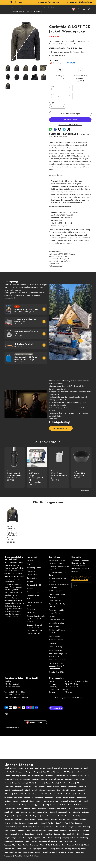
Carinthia (27, 779)
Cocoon (52, 779)
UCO (25, 849)
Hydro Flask (82, 801)
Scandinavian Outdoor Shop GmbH (21, 678)
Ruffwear (72, 830)
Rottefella (64, 830)
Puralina (13, 830)
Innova (15, 805)
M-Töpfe (85, 808)
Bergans (29, 772)
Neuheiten (16, 7)
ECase (79, 783)
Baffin (12, 772)
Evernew (56, 786)
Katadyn (63, 805)
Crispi (31, 783)
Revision (42, 830)
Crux (42, 783)
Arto (71, 768)
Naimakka (86, 812)
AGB (28, 599)
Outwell (43, 823)
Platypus (72, 827)
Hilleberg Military (35, 801)
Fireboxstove (17, 790)
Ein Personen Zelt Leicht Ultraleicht (58, 579)
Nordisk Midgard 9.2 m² (26, 309)
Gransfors (79, 794)
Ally (36, 768)
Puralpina (22, 830)
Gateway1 (36, 794)
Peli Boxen (27, 827)
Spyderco (38, 838)
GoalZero (61, 794)
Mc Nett (32, 812)
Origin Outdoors (72, 819)
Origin (61, 819)
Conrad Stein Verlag (19, 783)
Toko (64, 845)
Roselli (56, 830)
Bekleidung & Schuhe (46, 7)
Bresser (15, 776)
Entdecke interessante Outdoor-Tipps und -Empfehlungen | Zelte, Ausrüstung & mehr (35, 629)
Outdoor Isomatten (56, 591)
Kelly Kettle (78, 805)
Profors (86, 827)
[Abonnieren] (89, 585)
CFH (80, 776)
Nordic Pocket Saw (49, 816)
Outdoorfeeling (33, 823)
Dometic (55, 783)
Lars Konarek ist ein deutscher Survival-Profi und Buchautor (58, 666)
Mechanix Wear (43, 812)
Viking (67, 849)
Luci (69, 808)
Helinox (59, 797)
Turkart (19, 849)
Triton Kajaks (9, 849)
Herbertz (8, 801)
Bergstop (37, 772)
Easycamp (28, 786)
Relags (34, 830)
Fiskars (33, 790)
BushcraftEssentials (62, 776)
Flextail (65, 790)
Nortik (83, 816)
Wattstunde (8, 852)
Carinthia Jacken (55, 600)
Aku (27, 768)
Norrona (68, 816)
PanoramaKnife (10, 827)
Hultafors (63, 801)
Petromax (52, 643)
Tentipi (26, 845)
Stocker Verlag (82, 838)
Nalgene (7, 816)
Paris (20, 827)
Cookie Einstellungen (12, 727)
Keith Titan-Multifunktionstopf (59, 475)
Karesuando (54, 805)
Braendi (7, 776)
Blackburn (68, 772)
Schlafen (30, 581)
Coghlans (60, 779)
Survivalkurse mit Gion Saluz (57, 573)
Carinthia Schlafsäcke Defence (57, 605)
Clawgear (44, 779)
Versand (60, 52)
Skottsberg (86, 834)
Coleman (68, 779)
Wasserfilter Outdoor (56, 623)
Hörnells (7, 805)
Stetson (73, 838)
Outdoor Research (19, 823)
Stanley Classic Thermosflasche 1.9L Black (14, 475)
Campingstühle (54, 636)
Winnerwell (79, 852)
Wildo (44, 852)
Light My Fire (62, 808)
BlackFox (59, 772)
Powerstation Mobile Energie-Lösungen (56, 611)
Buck (43, 776)
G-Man (16, 794)
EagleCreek (9, 786)
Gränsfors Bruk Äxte (56, 619)
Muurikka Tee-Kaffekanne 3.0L (26, 332)
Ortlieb (82, 819)
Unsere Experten (33, 595)
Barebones (20, 772)
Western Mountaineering (32, 852)
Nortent (52, 616)
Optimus (54, 819)
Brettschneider (25, 776)
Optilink (47, 819)
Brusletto (35, 776)
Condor (7, 783)
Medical (53, 812)
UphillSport (37, 849)
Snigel (14, 838)
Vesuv (52, 849)
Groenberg (18, 797)
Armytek (64, 768)
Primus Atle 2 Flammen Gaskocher (25, 320)
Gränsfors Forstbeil (23, 344)
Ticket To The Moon (53, 845)
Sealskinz (49, 834)
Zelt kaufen (31, 609)
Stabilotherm (48, 838)
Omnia (32, 819)
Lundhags (76, 808)
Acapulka (13, 768)
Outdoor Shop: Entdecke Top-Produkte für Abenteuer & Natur (37, 619)
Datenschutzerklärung (34, 602)
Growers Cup (29, 797)
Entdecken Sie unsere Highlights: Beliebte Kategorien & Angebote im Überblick (59, 564)
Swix (61, 841)
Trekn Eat (78, 845)
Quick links (54, 557)
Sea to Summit (30, 834)
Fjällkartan (42, 790)
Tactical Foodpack (71, 841)
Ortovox (7, 823)
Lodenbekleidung (55, 646)
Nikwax (22, 816)
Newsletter (76, 557)
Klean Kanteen (10, 808)
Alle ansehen (85, 490)
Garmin (28, 794)
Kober (26, 808)
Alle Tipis (30, 606)
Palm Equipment (77, 823)
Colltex (76, 779)
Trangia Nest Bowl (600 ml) (80, 474)
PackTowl (59, 823)
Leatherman (42, 808)
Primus (79, 827)
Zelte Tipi (28, 7)
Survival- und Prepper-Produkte (57, 631)
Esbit (49, 786)
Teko (20, 845)
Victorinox (60, 849)
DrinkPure (64, 783)
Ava (85, 768)
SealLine (40, 834)
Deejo (48, 783)
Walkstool (75, 849)
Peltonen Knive (38, 827)
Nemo (15, 816)
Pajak (67, 823)
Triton (86, 845)
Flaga (59, 790)
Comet (83, 779)
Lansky (33, 808)
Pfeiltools (63, 827)
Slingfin (7, 838)
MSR (12, 812)
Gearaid (53, 794)
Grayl (86, 794)
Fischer (26, 790)
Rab (29, 830)
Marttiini (24, 812)
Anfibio (49, 768)
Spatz (30, 838)
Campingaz (8, 779)
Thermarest (34, 845)
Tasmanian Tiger (10, 845)
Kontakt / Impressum (34, 592)
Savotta (13, 834)
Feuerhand (82, 786)
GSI (22, 794)
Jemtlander (31, 805)
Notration (18, 819)
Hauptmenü (32, 557)
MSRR (17, 812)
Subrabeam (8, 841)
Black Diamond (48, 772)
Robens (49, 830)
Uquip (45, 849)
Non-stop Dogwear (33, 816)
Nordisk (61, 816)
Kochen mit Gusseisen (57, 660)
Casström (35, 779)
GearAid (44, 794)
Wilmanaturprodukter (66, 852)
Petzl (56, 827)
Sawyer (21, 834)
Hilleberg (23, 801)
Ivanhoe (22, 805)
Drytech (72, 783)
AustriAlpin (78, 768)
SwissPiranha (44, 841)
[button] (6, 9)
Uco (30, 849)
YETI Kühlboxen (54, 626)
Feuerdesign (72, 786)
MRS (6, 812)
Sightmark (66, 834)
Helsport (72, 797)
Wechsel (18, 852)
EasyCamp (19, 786)
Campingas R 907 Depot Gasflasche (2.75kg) (26, 358)
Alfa (32, 768)
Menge (51, 102)
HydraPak (72, 801)
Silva (79, 834)
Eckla (36, 786)
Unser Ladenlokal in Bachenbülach (13, 558)
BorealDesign (79, 772)
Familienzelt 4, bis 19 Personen (57, 595)
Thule (42, 845)
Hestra (16, 801)
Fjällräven (51, 790)
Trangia (70, 845)
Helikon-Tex (49, 797)
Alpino (42, 768)
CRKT (86, 776)
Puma (6, 830)
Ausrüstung (17, 11)
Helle (65, 797)
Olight (26, 819)
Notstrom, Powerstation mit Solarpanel (59, 586)
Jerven (39, 805)
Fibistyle (7, 790)
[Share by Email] (59, 130)
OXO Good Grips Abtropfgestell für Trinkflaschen (36, 478)
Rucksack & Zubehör (34, 585)
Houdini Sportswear (51, 801)
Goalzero (69, 794)
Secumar (57, 834)
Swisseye (54, 841)
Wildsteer (52, 852)
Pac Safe (51, 823)
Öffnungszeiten (56, 678)
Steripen (65, 838)
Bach (6, 772)
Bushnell (73, 776)
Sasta (6, 834)
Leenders (51, 808)
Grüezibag (39, 797)
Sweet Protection (31, 841)
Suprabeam (19, 841)
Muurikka (77, 812)
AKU (6, 768)
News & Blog (31, 612)
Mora (70, 812)
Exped (63, 786)
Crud (37, 783)
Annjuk (56, 768)
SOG (80, 830)
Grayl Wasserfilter (55, 650)
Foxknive (80, 790)
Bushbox (49, 776)
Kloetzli (20, 808)
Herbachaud (82, 797)
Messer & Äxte (33, 11)
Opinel (39, 819)
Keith (70, 805)
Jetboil (45, 805)
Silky (74, 834)
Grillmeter (8, 797)
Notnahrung (9, 819)
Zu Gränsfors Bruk (60, 428)
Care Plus (18, 779)
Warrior (84, 849)
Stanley (57, 838)
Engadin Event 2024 (56, 672)
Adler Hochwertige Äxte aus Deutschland (58, 655)
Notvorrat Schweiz (56, 640)
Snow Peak (22, 838)
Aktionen (30, 588)
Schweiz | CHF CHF (36, 722)
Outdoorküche (32, 578)
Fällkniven (8, 794)
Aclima (21, 768)
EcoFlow (42, 786)
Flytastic (73, 790)
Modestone (62, 812)
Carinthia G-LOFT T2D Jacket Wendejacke (12, 533)
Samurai (86, 830)
